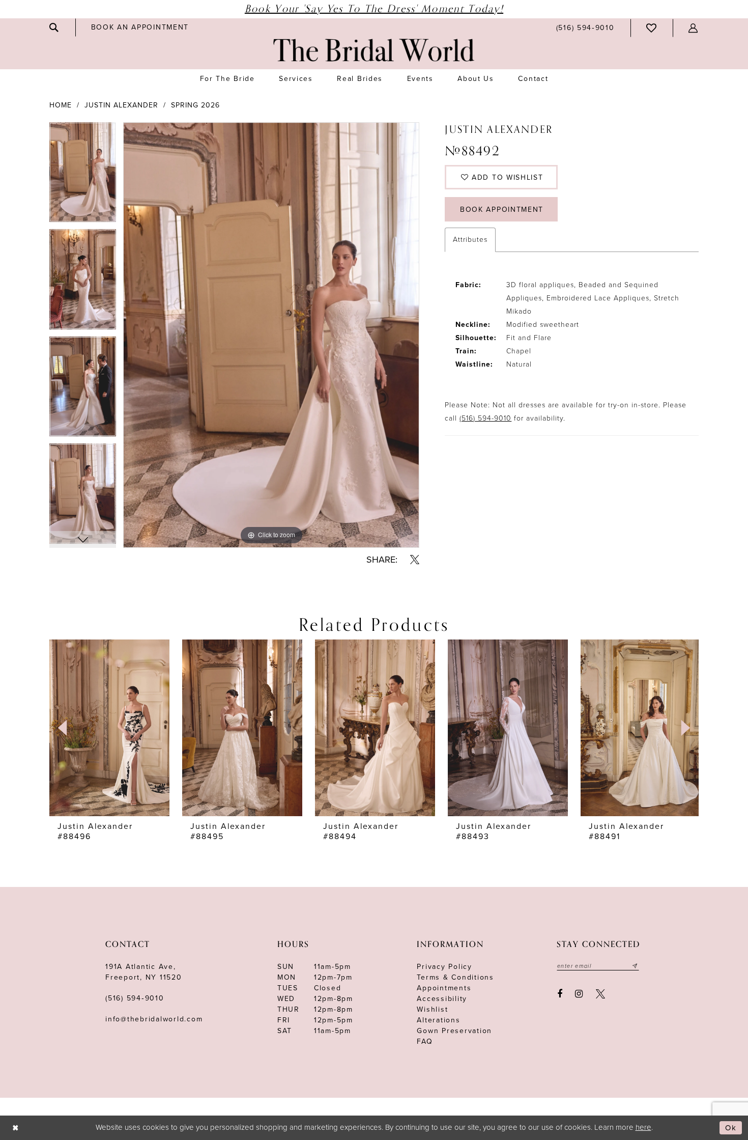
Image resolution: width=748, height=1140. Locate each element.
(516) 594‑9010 (134, 998)
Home (60, 105)
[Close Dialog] (15, 1128)
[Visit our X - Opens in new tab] (600, 993)
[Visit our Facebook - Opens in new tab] (560, 993)
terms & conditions (455, 977)
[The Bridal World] (374, 50)
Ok (731, 1127)
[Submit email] (635, 965)
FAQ (425, 1041)
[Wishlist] (651, 28)
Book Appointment (501, 209)
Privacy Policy (444, 966)
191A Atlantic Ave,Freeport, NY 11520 (143, 972)
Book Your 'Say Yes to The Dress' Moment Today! (374, 9)
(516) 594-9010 (485, 418)
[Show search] (54, 27)
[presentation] (109, 727)
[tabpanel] (82, 176)
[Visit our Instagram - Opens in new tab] (579, 993)
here (643, 1127)
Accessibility (442, 998)
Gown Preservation (454, 1030)
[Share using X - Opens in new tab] (415, 559)
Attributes (470, 239)
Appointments (444, 988)
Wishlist (432, 1009)
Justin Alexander (121, 105)
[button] (693, 28)
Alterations (438, 1020)
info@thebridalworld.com (154, 1019)
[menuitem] (54, 27)
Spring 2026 (195, 105)
